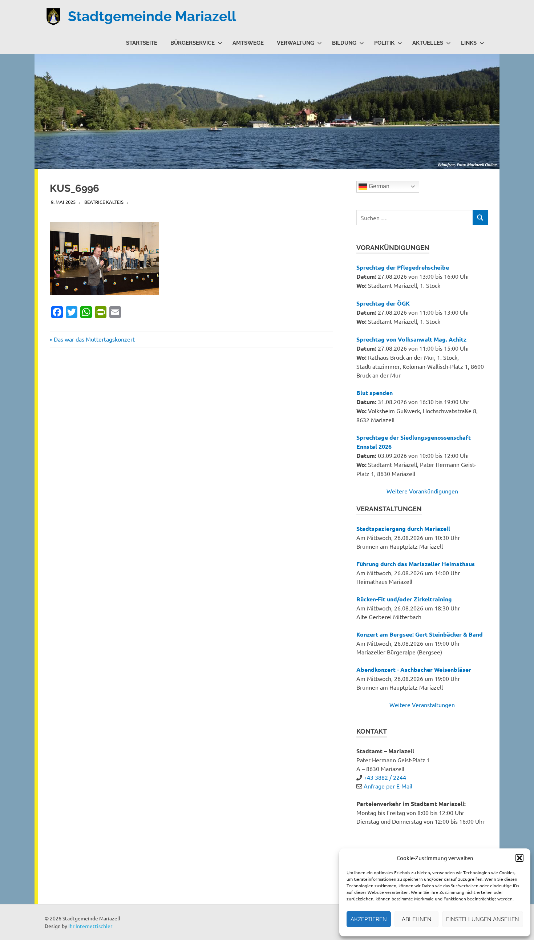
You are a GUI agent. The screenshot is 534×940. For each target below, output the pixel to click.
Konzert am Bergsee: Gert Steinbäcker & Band (419, 634)
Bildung (344, 43)
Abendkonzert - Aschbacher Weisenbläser (413, 669)
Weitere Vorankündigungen (422, 491)
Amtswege (248, 43)
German (378, 186)
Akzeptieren (369, 919)
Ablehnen (417, 919)
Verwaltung (295, 43)
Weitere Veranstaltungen (422, 704)
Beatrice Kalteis (104, 202)
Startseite (141, 43)
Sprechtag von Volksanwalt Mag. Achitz (411, 339)
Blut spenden (374, 392)
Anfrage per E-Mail (388, 786)
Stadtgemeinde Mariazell (152, 16)
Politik (384, 43)
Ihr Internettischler (90, 926)
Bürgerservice (192, 43)
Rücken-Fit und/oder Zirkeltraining (404, 599)
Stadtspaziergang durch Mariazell (403, 528)
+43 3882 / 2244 (385, 777)
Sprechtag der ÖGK (383, 303)
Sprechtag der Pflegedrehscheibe (402, 267)
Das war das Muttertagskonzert (94, 339)
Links (469, 43)
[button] (519, 858)
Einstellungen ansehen (482, 919)
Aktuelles (427, 43)
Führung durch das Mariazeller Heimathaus (415, 564)
